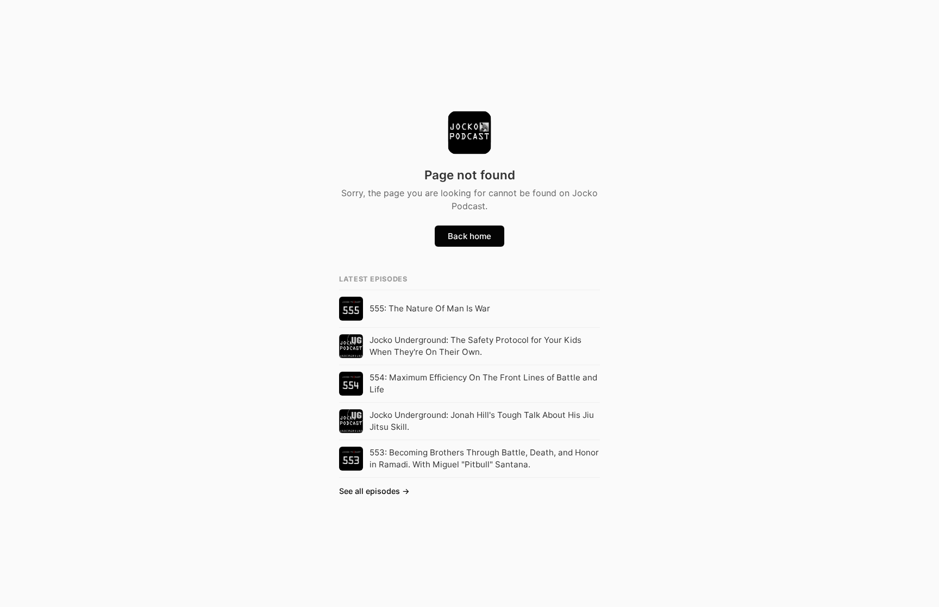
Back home (469, 236)
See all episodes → (374, 491)
